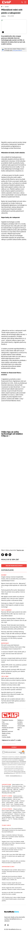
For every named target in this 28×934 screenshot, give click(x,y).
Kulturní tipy (9, 789)
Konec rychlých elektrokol (8, 810)
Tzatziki (16, 802)
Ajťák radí (15, 789)
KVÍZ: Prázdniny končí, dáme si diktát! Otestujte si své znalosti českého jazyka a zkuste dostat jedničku (13, 899)
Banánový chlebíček (7, 799)
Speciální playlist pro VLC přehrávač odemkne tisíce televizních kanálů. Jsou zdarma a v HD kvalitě (12, 694)
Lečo (12, 804)
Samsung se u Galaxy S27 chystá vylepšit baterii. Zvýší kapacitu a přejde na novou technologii (12, 605)
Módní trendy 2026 (15, 791)
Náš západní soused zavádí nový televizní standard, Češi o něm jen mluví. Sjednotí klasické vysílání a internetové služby (12, 598)
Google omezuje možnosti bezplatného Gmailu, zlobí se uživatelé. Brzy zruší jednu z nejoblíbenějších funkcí (13, 578)
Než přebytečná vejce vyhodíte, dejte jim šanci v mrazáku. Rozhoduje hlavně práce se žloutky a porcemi (14, 871)
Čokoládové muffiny (18, 797)
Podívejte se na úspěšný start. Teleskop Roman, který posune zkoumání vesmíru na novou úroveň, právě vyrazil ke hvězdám (14, 849)
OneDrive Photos (17, 812)
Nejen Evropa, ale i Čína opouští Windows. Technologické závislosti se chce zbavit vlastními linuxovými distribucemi (14, 830)
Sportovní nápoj (6, 801)
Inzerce (20, 727)
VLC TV (10, 819)
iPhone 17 (4, 819)
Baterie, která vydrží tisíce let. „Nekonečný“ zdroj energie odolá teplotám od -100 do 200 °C (13, 585)
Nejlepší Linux (5, 820)
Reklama (4, 725)
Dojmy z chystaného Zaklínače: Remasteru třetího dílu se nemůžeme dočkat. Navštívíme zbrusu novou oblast (13, 836)
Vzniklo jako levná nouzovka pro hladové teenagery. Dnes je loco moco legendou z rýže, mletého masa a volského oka (13, 878)
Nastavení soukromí (7, 731)
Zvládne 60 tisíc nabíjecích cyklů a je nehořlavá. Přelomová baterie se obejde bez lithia (13, 861)
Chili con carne (16, 799)
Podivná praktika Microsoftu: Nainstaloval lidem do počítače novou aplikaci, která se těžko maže (13, 591)
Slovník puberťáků (6, 786)
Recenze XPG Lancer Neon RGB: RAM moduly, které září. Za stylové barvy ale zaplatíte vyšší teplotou (13, 856)
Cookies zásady (6, 737)
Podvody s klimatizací (18, 819)
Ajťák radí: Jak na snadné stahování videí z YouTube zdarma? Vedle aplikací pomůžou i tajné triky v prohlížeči (13, 700)
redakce (3, 16)
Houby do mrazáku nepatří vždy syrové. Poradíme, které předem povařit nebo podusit (13, 883)
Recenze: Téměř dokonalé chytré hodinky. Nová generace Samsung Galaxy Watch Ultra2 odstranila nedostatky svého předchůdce (13, 627)
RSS (19, 729)
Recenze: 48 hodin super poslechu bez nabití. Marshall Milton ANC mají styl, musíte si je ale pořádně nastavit (13, 613)
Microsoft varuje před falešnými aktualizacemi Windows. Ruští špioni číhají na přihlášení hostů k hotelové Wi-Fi (13, 647)
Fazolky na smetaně (7, 797)
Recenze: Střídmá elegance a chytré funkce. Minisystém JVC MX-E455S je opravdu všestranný (13, 638)
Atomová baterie (16, 815)
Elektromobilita (19, 817)
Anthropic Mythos (6, 815)
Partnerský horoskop (17, 786)
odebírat (14, 747)
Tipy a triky (4, 676)
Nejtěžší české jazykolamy (12, 787)
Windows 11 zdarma (19, 814)
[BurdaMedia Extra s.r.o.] (10, 715)
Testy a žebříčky (6, 610)
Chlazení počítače (17, 809)
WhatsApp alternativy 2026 (8, 792)
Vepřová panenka (17, 796)
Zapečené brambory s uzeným (18, 805)
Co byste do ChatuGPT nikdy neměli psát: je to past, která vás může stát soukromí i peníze (13, 653)
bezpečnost (5, 643)
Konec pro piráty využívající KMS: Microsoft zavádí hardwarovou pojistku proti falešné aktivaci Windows (13, 671)
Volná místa (5, 724)
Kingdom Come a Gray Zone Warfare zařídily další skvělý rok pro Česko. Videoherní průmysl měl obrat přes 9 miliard (13, 843)
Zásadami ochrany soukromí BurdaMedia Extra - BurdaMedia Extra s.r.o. (14, 761)
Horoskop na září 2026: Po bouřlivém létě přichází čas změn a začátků (12, 893)
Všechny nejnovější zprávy (14, 565)
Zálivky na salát (15, 801)
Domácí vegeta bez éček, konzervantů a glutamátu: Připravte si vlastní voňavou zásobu (13, 888)
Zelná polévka (9, 802)
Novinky (7, 6)
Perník (7, 804)
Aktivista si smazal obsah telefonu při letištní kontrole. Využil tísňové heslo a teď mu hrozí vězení (14, 660)
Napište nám (20, 550)
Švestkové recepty (18, 804)
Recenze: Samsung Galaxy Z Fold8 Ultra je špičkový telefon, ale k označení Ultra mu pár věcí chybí (14, 620)
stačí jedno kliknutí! (17, 50)
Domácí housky (5, 805)
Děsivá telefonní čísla (17, 784)
